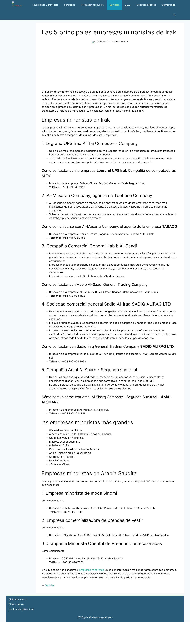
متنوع (127, 4)
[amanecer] (17, 5)
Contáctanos (168, 4)
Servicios (114, 4)
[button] (174, 15)
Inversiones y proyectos (45, 4)
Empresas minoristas (91, 569)
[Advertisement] (110, 69)
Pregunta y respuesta (92, 4)
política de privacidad (21, 609)
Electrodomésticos (146, 4)
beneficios (69, 4)
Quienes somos (18, 599)
